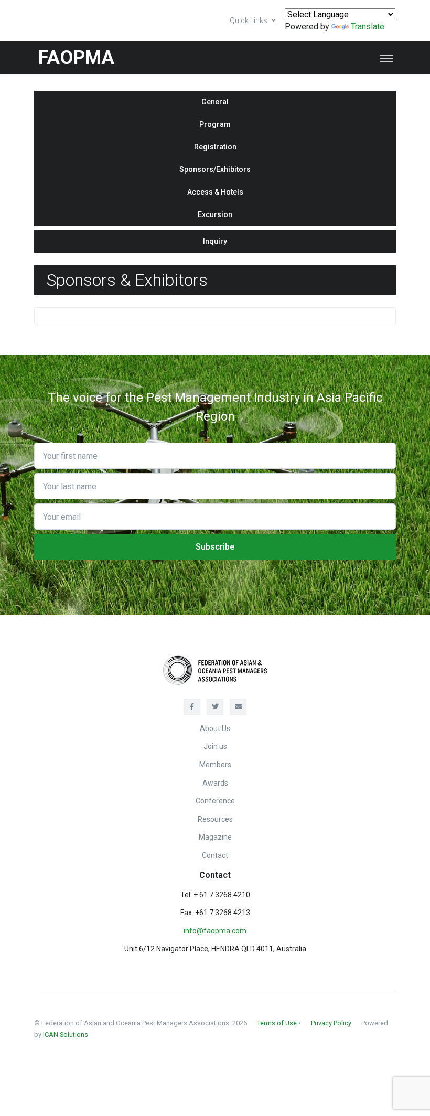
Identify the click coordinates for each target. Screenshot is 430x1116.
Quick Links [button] (248, 20)
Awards (215, 783)
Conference (215, 801)
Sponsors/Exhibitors (215, 169)
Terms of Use (277, 1023)
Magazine (215, 837)
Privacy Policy (331, 1023)
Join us (215, 746)
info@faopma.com (215, 931)
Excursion (215, 214)
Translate (367, 26)
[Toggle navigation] (387, 57)
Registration (215, 147)
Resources (215, 819)
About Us (215, 728)
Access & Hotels (215, 192)
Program (215, 124)
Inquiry (215, 241)
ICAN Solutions (65, 1034)
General (215, 102)
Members (215, 764)
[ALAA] (215, 669)
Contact (215, 855)
